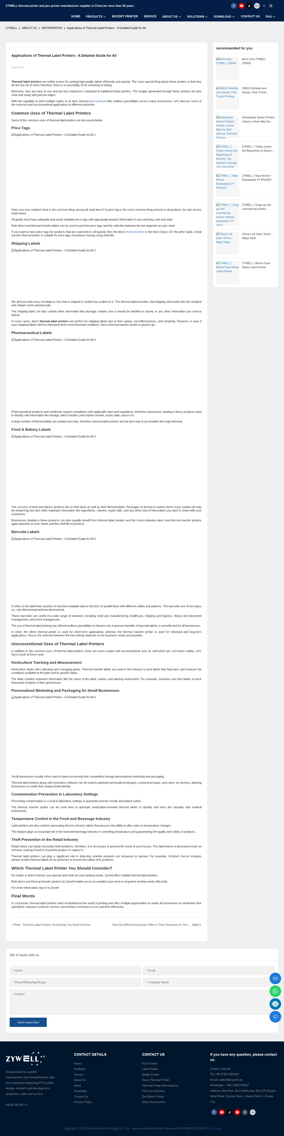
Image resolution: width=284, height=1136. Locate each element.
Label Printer (150, 1069)
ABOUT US (29, 28)
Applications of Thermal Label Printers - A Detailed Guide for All (106, 28)
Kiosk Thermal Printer (155, 1080)
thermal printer (135, 231)
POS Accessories (153, 1091)
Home (78, 1063)
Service (79, 1074)
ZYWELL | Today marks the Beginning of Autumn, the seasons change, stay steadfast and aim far (258, 149)
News (77, 1085)
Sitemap (215, 1128)
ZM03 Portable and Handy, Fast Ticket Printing (254, 90)
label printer (97, 101)
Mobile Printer (150, 1074)
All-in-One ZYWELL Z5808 (254, 61)
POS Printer (149, 1063)
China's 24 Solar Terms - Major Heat (257, 236)
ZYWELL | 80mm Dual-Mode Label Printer (256, 265)
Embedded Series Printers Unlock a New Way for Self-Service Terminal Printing (258, 119)
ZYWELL (11, 28)
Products (79, 1069)
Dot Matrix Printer (153, 1096)
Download (80, 1091)
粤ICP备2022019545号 (192, 1128)
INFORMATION (52, 28)
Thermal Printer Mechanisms (160, 1085)
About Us (80, 1080)
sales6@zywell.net (231, 1079)
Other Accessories (154, 1102)
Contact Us (81, 1096)
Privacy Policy (83, 1102)
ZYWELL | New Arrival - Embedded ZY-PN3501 (257, 177)
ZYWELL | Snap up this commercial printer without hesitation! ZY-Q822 (256, 207)
